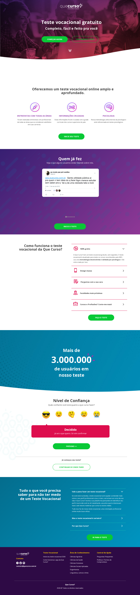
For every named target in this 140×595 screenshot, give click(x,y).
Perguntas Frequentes (105, 557)
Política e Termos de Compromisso (104, 561)
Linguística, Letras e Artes (79, 573)
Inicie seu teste (71, 136)
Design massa (86, 271)
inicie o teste (70, 226)
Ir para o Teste (99, 537)
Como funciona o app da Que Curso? (53, 561)
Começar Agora (54, 39)
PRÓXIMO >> (71, 446)
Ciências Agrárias (76, 557)
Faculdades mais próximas (91, 293)
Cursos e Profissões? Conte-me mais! (96, 304)
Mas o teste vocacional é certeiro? (87, 518)
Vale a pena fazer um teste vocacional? (88, 492)
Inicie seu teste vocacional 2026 (54, 557)
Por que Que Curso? (80, 526)
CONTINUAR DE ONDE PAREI (71, 467)
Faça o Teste (101, 317)
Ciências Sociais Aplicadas (79, 566)
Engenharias (74, 570)
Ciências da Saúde (76, 560)
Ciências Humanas (76, 563)
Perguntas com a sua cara (92, 282)
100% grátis (85, 249)
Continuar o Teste (85, 39)
